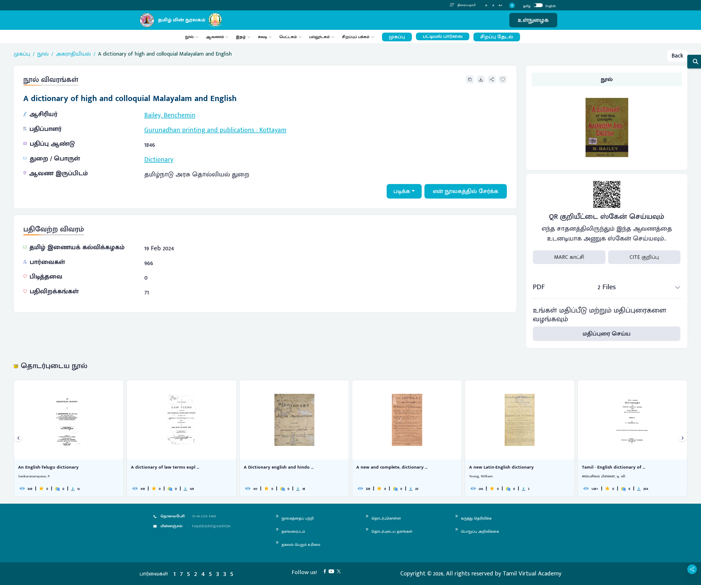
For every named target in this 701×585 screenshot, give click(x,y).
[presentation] (18, 438)
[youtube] (333, 571)
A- (486, 5)
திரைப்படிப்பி (466, 5)
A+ (500, 5)
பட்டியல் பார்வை (442, 36)
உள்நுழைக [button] (533, 20)
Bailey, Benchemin (170, 115)
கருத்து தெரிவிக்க (476, 518)
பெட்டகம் (288, 36)
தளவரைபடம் (293, 531)
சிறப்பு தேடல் (496, 37)
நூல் (189, 36)
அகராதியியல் (73, 54)
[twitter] (340, 571)
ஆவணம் (215, 36)
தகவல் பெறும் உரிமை (300, 544)
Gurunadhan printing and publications (199, 130)
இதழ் (241, 36)
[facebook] (326, 571)
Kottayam (272, 130)
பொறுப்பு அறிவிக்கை (480, 531)
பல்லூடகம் (319, 36)
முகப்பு (397, 37)
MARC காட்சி (569, 257)
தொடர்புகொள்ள (386, 518)
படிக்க (401, 191)
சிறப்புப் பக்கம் (355, 36)
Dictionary (158, 159)
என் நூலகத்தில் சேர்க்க (465, 191)
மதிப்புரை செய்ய (607, 334)
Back (677, 56)
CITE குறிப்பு (644, 257)
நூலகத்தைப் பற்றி (297, 518)
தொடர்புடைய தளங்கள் (391, 531)
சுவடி (262, 36)
